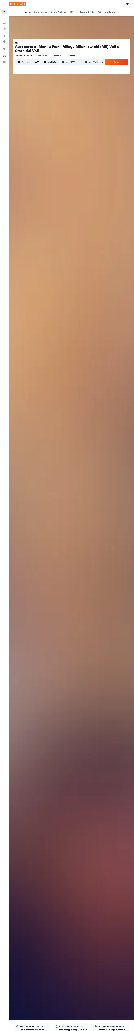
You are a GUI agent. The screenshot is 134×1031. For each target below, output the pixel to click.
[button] (4, 4)
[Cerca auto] (4, 23)
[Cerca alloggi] (4, 17)
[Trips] (4, 49)
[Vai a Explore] (4, 36)
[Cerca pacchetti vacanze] (4, 28)
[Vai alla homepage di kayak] (17, 4)
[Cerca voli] (4, 12)
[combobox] (58, 55)
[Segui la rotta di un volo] (4, 41)
